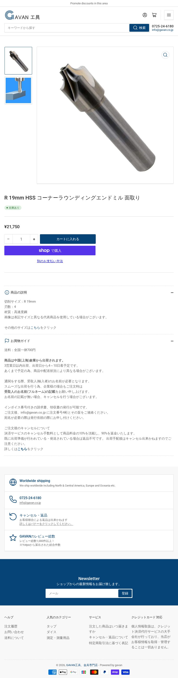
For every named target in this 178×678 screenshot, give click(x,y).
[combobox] (77, 27)
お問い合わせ (14, 632)
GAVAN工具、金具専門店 (82, 665)
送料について (14, 638)
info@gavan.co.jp (162, 29)
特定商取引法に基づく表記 (108, 643)
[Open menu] (169, 15)
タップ (51, 626)
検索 (142, 28)
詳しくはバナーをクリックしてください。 (46, 523)
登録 (125, 593)
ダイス (51, 632)
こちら (35, 328)
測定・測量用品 (58, 638)
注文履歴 (10, 626)
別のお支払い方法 (50, 261)
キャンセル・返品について (108, 637)
